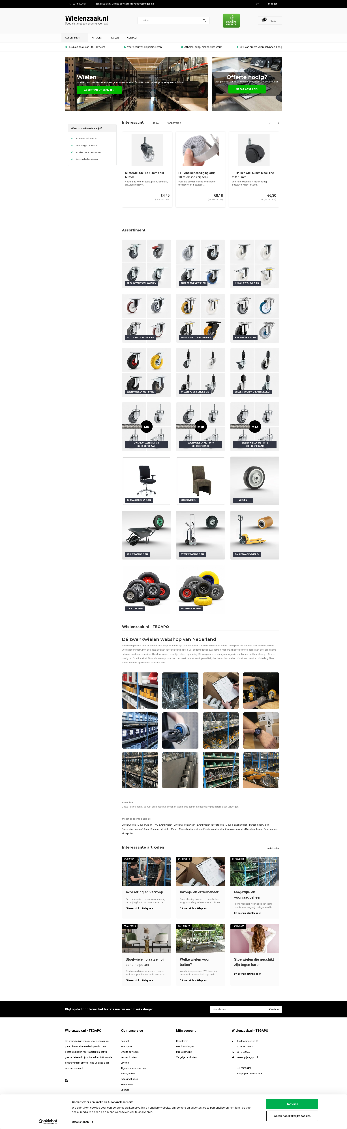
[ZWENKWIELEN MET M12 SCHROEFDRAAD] (254, 426)
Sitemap (125, 1089)
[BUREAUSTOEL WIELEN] (146, 480)
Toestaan (292, 1103)
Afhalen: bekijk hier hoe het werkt (203, 47)
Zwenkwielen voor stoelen (210, 824)
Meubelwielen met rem (191, 829)
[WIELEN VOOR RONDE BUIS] (200, 372)
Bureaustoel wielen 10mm (135, 829)
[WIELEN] (254, 480)
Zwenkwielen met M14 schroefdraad (244, 829)
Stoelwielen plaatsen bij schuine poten (145, 962)
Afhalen (97, 37)
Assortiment (73, 37)
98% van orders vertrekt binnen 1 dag (261, 47)
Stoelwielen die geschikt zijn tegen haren (254, 962)
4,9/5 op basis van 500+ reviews (87, 47)
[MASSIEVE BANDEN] (200, 589)
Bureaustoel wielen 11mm (164, 829)
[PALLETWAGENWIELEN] (254, 535)
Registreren (182, 1041)
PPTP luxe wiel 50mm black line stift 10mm (199, 175)
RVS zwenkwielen (163, 824)
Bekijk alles (273, 848)
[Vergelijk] (257, 3)
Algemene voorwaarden (133, 1068)
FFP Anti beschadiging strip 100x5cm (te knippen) (143, 175)
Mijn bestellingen (185, 1046)
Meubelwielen (145, 824)
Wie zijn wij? (127, 1046)
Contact (132, 37)
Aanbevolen (174, 122)
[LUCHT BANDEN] (146, 589)
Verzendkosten (129, 1057)
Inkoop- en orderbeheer (199, 892)
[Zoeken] (204, 20)
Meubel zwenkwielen (236, 824)
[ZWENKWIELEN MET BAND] (146, 372)
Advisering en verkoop (144, 892)
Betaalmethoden (129, 1079)
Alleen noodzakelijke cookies (292, 1115)
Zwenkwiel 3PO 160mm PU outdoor (250, 175)
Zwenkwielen (129, 824)
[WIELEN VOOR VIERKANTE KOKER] (254, 372)
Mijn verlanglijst (184, 1052)
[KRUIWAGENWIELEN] (146, 535)
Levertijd (125, 1062)
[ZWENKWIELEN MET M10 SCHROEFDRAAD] (200, 426)
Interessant (133, 122)
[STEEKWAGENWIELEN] (200, 535)
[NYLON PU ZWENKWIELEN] (146, 318)
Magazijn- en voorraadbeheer (247, 895)
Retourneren (127, 1084)
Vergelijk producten (186, 1057)
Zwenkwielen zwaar (184, 824)
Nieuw (155, 122)
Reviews (114, 37)
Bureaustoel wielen (259, 824)
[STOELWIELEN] (200, 480)
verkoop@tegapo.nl (247, 1057)
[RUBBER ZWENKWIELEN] (200, 263)
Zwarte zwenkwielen (213, 829)
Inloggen (272, 3)
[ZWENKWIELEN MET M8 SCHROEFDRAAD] (146, 426)
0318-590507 (79, 3)
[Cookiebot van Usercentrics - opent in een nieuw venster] (48, 1122)
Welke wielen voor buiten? (195, 962)
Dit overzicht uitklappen (139, 908)
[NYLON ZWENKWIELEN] (254, 263)
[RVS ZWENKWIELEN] (254, 318)
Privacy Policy (128, 1073)
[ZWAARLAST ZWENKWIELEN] (200, 318)
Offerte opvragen (130, 1052)
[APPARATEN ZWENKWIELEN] (146, 263)
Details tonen (80, 1121)
